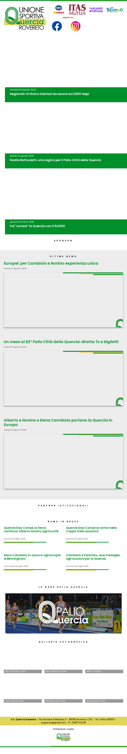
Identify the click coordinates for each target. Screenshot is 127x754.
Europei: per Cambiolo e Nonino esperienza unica (51, 263)
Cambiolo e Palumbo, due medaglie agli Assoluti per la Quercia (93, 557)
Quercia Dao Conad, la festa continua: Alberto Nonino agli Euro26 (31, 529)
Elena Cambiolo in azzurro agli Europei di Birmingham (32, 557)
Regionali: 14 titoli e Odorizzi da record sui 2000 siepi (49, 94)
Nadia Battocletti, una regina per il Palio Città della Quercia (55, 160)
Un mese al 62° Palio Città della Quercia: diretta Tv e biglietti (61, 341)
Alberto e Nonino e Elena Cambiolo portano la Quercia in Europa (58, 422)
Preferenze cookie (63, 729)
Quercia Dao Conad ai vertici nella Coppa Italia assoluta (91, 529)
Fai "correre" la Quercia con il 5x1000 (37, 226)
